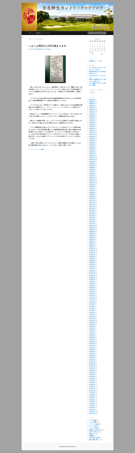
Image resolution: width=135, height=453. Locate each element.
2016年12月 (92, 318)
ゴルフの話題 (92, 422)
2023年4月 (92, 171)
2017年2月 (92, 314)
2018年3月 (92, 289)
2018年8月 (92, 280)
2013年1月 (92, 409)
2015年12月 (92, 342)
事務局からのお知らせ (95, 430)
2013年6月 (92, 400)
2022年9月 (92, 185)
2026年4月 (92, 107)
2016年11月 (92, 320)
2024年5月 (92, 146)
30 (90, 52)
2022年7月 (92, 188)
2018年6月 (92, 283)
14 (102, 47)
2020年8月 (92, 233)
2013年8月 (92, 396)
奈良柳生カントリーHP (95, 61)
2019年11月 (92, 250)
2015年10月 (92, 345)
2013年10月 (92, 392)
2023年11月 (92, 157)
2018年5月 (92, 285)
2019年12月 (92, 249)
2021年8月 (92, 210)
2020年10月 (92, 229)
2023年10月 (92, 159)
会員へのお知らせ (94, 432)
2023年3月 (92, 173)
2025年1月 (92, 130)
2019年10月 (92, 252)
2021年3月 (92, 219)
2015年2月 (92, 361)
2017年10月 (92, 299)
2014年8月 (92, 373)
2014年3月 (92, 382)
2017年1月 (92, 316)
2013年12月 (92, 388)
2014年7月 (92, 374)
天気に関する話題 (94, 437)
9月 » (102, 54)
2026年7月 (92, 101)
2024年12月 (92, 132)
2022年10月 (92, 183)
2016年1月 (92, 340)
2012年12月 (92, 411)
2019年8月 (92, 256)
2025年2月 (92, 128)
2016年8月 (92, 326)
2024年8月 (92, 140)
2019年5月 (92, 262)
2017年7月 (92, 305)
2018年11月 (92, 274)
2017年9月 (92, 301)
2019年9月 (92, 254)
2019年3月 (92, 266)
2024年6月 (92, 144)
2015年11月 (92, 343)
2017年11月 (92, 297)
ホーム (31, 33)
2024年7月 (92, 142)
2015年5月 (92, 355)
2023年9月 (92, 161)
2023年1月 (92, 177)
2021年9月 (92, 208)
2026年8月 (92, 99)
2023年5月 (92, 169)
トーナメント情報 (39, 149)
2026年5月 (92, 105)
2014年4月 (92, 380)
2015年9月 (92, 347)
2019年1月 (92, 270)
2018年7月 (92, 281)
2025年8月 (92, 117)
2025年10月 (92, 113)
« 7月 (92, 54)
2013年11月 (92, 390)
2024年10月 (92, 136)
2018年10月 (92, 276)
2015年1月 (92, 363)
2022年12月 (92, 179)
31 (92, 52)
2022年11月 (92, 181)
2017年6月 (92, 307)
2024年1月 (92, 154)
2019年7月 (92, 258)
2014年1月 (92, 386)
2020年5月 (92, 239)
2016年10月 (92, 322)
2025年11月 (92, 111)
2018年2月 (92, 291)
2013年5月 (92, 402)
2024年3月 (92, 150)
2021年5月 (92, 216)
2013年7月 (92, 398)
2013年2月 (92, 407)
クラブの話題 (92, 420)
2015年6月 (92, 353)
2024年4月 (92, 148)
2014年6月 (92, 376)
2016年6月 (92, 330)
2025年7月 (92, 119)
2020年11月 (92, 227)
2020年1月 (92, 247)
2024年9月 (92, 138)
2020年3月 (92, 243)
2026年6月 (92, 103)
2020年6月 (92, 237)
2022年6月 (92, 190)
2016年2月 (92, 338)
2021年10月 (92, 206)
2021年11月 (92, 204)
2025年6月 (92, 121)
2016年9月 (92, 324)
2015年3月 (92, 359)
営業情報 (91, 435)
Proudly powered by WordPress (67, 446)
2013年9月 (92, 394)
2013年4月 (92, 404)
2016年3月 (92, 336)
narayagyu (48, 49)
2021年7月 (92, 212)
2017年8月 (92, 303)
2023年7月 (92, 165)
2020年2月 (92, 245)
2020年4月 (92, 241)
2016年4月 (92, 334)
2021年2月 (92, 221)
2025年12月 (92, 109)
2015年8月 (92, 349)
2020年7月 (92, 235)
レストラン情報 (93, 428)
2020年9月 (92, 231)
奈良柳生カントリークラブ (43, 33)
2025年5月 (92, 123)
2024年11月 (92, 134)
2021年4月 (92, 218)
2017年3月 (92, 312)
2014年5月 (92, 378)
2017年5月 (92, 309)
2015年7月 (92, 351)
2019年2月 (92, 268)
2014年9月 (92, 371)
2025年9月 (92, 115)
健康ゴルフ (92, 434)
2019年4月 (92, 264)
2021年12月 (92, 202)
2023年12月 (92, 156)
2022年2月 (92, 198)
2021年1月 (92, 223)
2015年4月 (92, 357)
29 (104, 50)
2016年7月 (92, 328)
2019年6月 (92, 260)
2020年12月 (92, 225)
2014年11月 (92, 367)
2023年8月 (92, 163)
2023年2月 (92, 175)
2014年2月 (92, 384)
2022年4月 (92, 194)
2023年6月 (92, 167)
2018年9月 (92, 278)
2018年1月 (92, 293)
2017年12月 (92, 295)
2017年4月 (92, 311)
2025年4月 (92, 125)
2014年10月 (92, 369)
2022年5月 (92, 192)
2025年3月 (92, 126)
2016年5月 (92, 332)
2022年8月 (92, 187)
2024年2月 (92, 152)
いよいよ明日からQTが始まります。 (49, 45)
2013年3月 (92, 405)
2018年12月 (92, 272)
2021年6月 (92, 214)
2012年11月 (92, 413)
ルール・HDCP (93, 426)
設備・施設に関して (94, 439)
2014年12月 (92, 365)
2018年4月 (92, 287)
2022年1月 (92, 200)
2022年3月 (92, 196)
